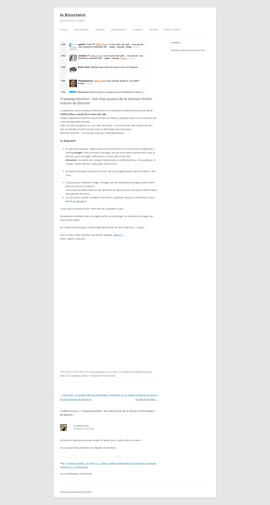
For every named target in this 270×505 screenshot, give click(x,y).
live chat (144, 371)
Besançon (127, 371)
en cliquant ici (80, 201)
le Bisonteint (73, 15)
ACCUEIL (64, 29)
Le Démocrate (81, 425)
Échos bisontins (98, 371)
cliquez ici (118, 234)
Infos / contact (172, 29)
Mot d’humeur (81, 29)
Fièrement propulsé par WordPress (75, 492)
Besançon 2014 (118, 29)
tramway (76, 375)
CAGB (136, 371)
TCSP (68, 375)
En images (137, 29)
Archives (153, 29)
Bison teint (110, 375)
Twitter (84, 375)
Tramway (100, 29)
